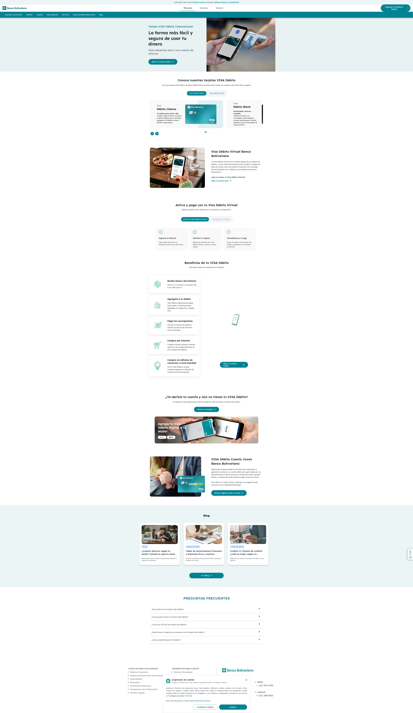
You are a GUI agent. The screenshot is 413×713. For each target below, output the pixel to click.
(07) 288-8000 (266, 695)
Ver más (189, 696)
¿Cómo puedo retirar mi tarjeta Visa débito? (169, 617)
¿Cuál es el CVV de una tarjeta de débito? (168, 625)
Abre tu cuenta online (230, 365)
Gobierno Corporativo (139, 672)
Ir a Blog (205, 575)
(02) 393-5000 (266, 685)
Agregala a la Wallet (221, 219)
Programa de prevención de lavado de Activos (149, 675)
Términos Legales (137, 693)
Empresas (204, 8)
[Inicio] (15, 8)
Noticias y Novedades (183, 672)
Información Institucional (140, 686)
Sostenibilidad (136, 679)
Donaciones (135, 682)
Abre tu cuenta (199, 2)
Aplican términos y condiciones (226, 2)
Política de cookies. (203, 701)
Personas (188, 8)
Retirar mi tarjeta (205, 409)
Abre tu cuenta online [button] (161, 62)
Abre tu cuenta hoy (220, 181)
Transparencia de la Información (143, 689)
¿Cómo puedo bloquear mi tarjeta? (166, 640)
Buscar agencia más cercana (227, 493)
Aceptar (233, 707)
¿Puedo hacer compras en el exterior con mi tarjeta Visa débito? (178, 632)
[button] (152, 133)
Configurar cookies (205, 707)
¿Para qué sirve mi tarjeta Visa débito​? (167, 609)
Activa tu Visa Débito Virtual (195, 219)
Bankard (219, 8)
